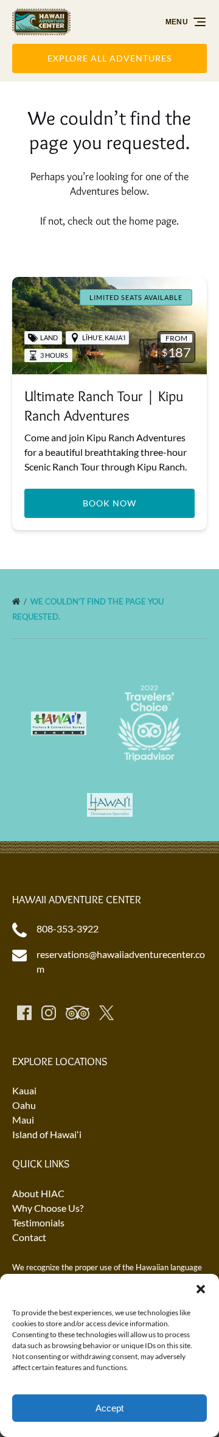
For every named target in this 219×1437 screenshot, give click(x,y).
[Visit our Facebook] (24, 1012)
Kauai (24, 1090)
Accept (109, 1408)
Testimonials (38, 1222)
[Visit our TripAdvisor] (77, 1012)
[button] (201, 1289)
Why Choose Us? (47, 1208)
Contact (29, 1237)
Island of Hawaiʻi (47, 1134)
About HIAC (38, 1193)
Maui (23, 1119)
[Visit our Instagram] (48, 1012)
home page (152, 221)
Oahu (24, 1105)
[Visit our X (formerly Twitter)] (106, 1012)
